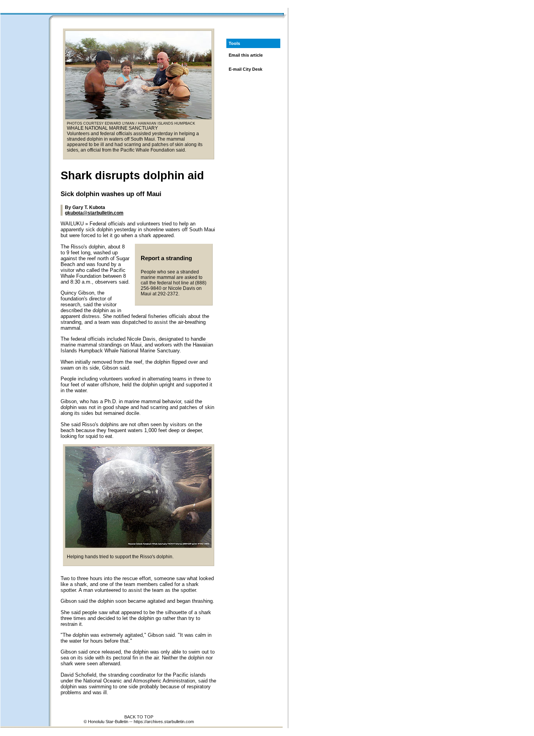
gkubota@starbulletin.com (94, 213)
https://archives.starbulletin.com (164, 721)
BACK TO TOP (138, 717)
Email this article (246, 55)
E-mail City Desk (245, 69)
